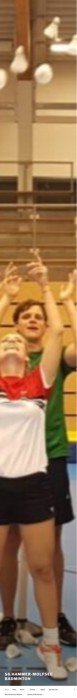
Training (32, 689)
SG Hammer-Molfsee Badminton (29, 676)
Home (7, 689)
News (14, 689)
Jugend (42, 689)
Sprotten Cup (53, 689)
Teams (22, 689)
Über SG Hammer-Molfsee (13, 694)
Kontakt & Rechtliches (34, 694)
